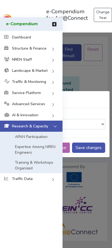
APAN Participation (31, 136)
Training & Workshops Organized (34, 165)
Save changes (89, 148)
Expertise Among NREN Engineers (35, 149)
